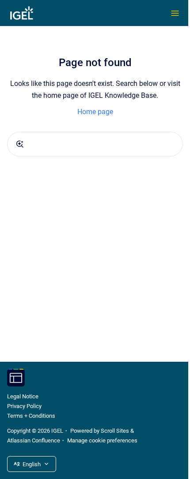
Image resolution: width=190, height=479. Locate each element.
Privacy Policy (24, 406)
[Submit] (20, 144)
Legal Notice (22, 396)
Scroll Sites (115, 430)
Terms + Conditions (31, 415)
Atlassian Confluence (33, 440)
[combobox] (95, 144)
